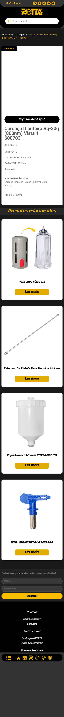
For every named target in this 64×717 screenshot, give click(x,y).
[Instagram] (39, 3)
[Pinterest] (53, 3)
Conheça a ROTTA (32, 638)
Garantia (32, 624)
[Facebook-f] (35, 3)
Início (4, 34)
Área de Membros (32, 643)
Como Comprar (32, 619)
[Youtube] (49, 3)
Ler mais (32, 292)
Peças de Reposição (19, 34)
